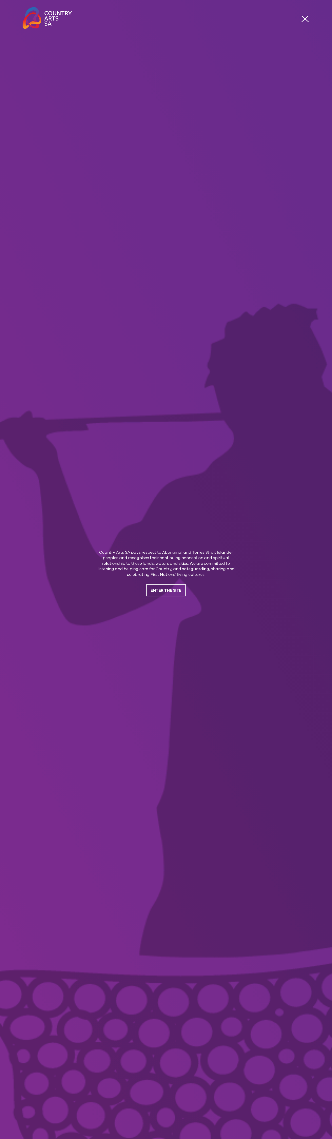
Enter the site (166, 590)
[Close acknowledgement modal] (305, 19)
